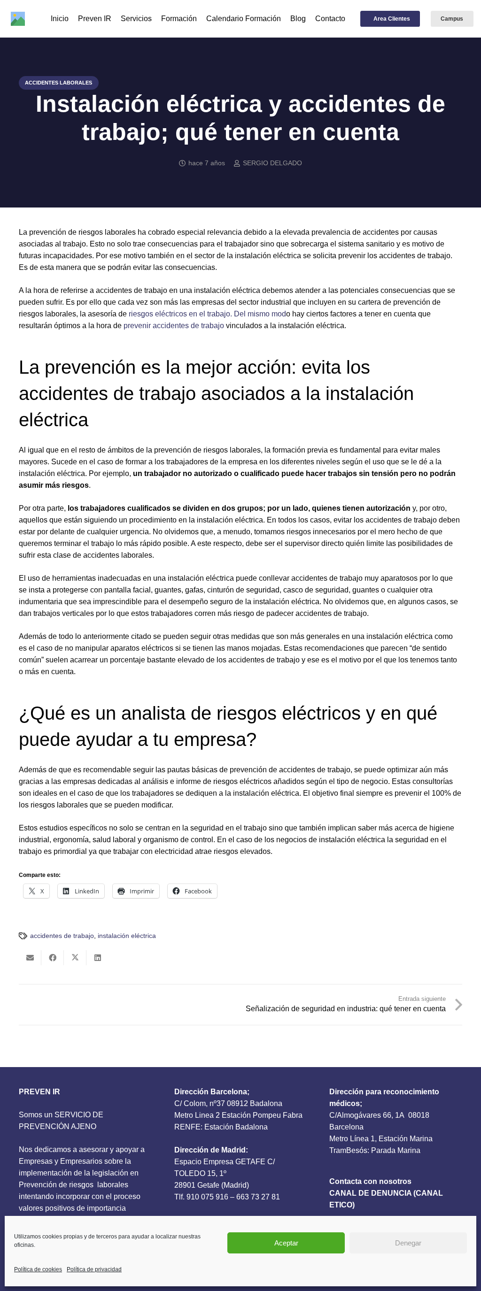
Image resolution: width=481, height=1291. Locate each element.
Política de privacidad (94, 1269)
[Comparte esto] (52, 957)
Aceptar (286, 1243)
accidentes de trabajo (62, 935)
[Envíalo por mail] (30, 957)
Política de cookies (38, 1269)
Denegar (408, 1243)
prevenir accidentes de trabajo (174, 326)
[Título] (18, 19)
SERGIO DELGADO (272, 163)
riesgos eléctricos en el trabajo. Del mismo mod (207, 314)
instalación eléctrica (127, 935)
